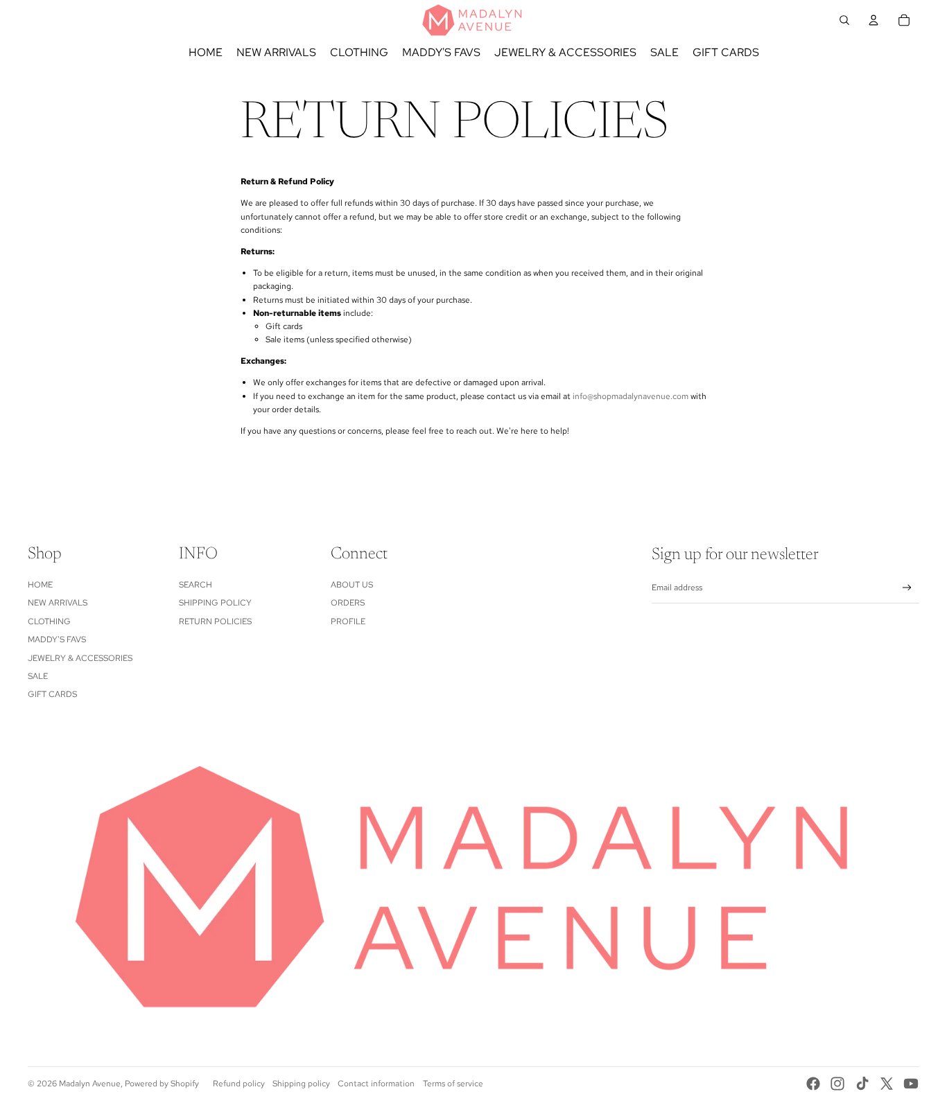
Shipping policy (301, 1083)
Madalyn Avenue (90, 1083)
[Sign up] (907, 588)
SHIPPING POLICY (215, 602)
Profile (348, 621)
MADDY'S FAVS (57, 639)
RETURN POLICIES (215, 621)
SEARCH (195, 584)
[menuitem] (206, 52)
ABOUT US (352, 584)
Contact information (376, 1083)
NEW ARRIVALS (57, 602)
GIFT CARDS (52, 694)
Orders (348, 602)
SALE (38, 676)
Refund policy (239, 1083)
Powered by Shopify (162, 1083)
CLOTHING (49, 621)
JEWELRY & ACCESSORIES (80, 658)
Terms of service (453, 1083)
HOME (40, 584)
